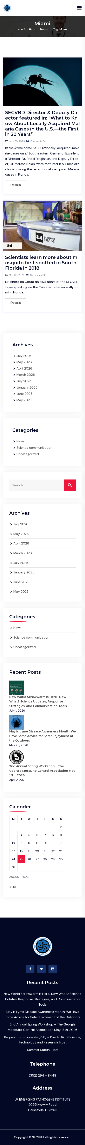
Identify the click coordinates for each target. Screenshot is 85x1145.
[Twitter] (41, 969)
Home (44, 29)
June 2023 (24, 393)
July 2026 (24, 356)
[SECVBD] (7, 8)
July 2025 (24, 381)
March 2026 (26, 374)
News (21, 441)
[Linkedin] (52, 969)
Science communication (34, 447)
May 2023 (24, 400)
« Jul (12, 887)
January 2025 (27, 387)
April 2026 (24, 368)
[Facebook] (30, 969)
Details (16, 185)
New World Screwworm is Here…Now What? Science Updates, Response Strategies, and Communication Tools (38, 701)
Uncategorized (28, 454)
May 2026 (24, 362)
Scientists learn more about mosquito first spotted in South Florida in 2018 (41, 263)
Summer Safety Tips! (42, 1050)
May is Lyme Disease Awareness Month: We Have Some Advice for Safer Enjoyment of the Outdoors (42, 736)
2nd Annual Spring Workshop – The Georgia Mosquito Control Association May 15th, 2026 (42, 770)
